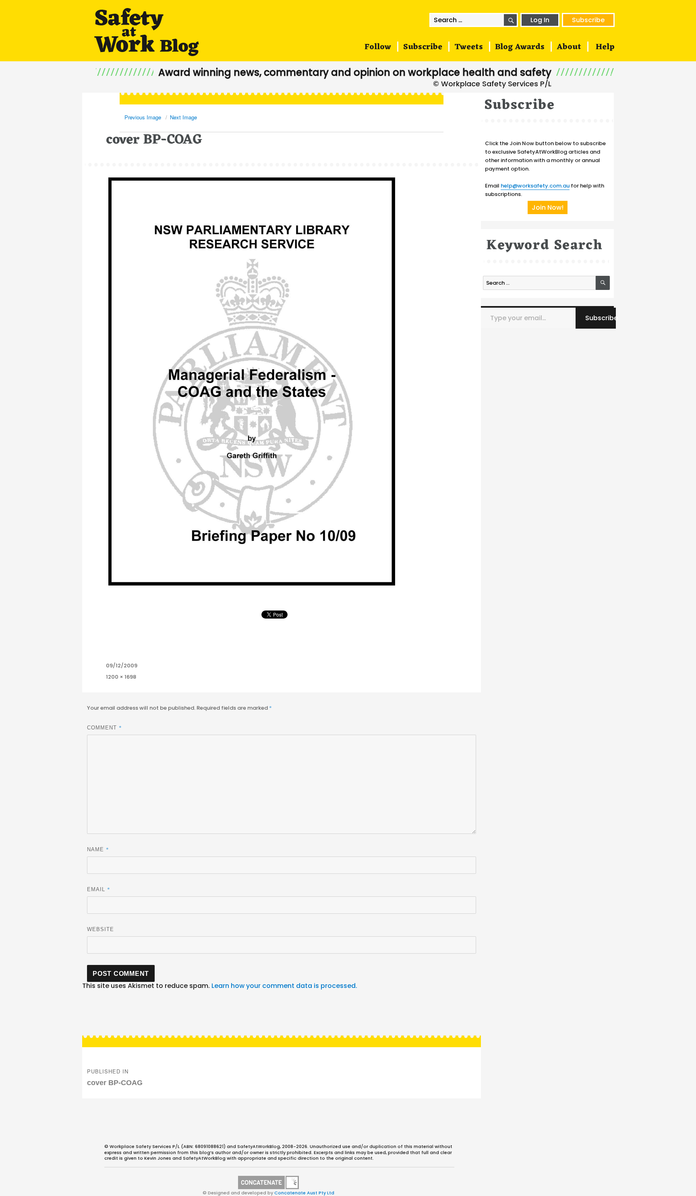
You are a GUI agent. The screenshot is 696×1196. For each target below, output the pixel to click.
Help (605, 47)
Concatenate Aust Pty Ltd (304, 1193)
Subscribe (588, 20)
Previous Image (142, 117)
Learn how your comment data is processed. (284, 985)
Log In (539, 20)
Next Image (183, 117)
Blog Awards (520, 47)
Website (100, 929)
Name (98, 849)
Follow (378, 47)
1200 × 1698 (121, 677)
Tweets (468, 47)
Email (98, 889)
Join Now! (547, 207)
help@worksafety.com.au (535, 186)
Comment (104, 727)
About (569, 47)
